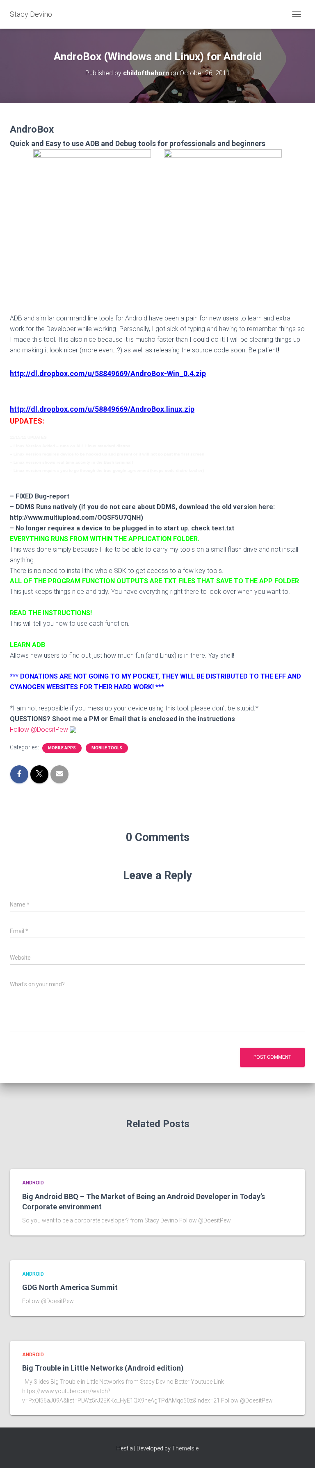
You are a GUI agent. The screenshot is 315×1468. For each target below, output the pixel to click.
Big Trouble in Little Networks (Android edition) (103, 1368)
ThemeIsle (185, 1448)
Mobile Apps (62, 748)
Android (33, 1183)
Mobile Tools (106, 748)
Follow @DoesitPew (39, 729)
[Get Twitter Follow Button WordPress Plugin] (73, 729)
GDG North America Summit (70, 1287)
